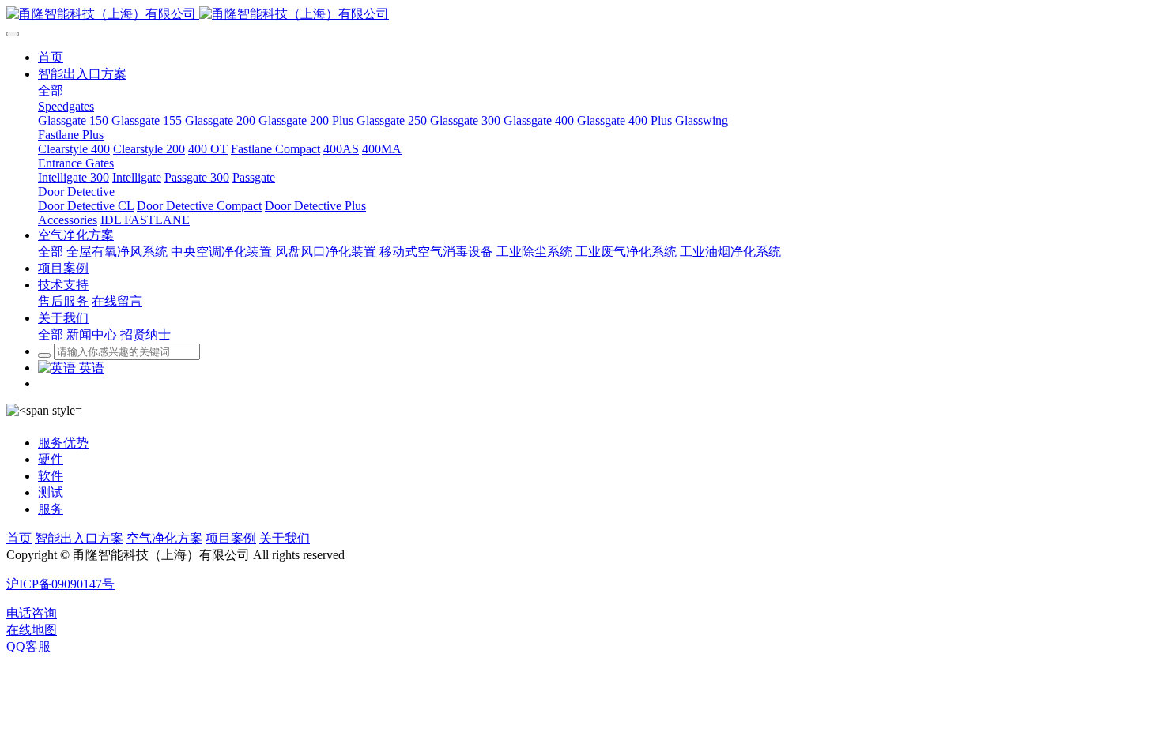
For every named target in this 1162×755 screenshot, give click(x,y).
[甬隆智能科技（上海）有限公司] (581, 14)
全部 (50, 90)
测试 (50, 492)
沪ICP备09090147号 (60, 584)
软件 (50, 476)
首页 (19, 538)
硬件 (50, 459)
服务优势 (63, 442)
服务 (50, 509)
